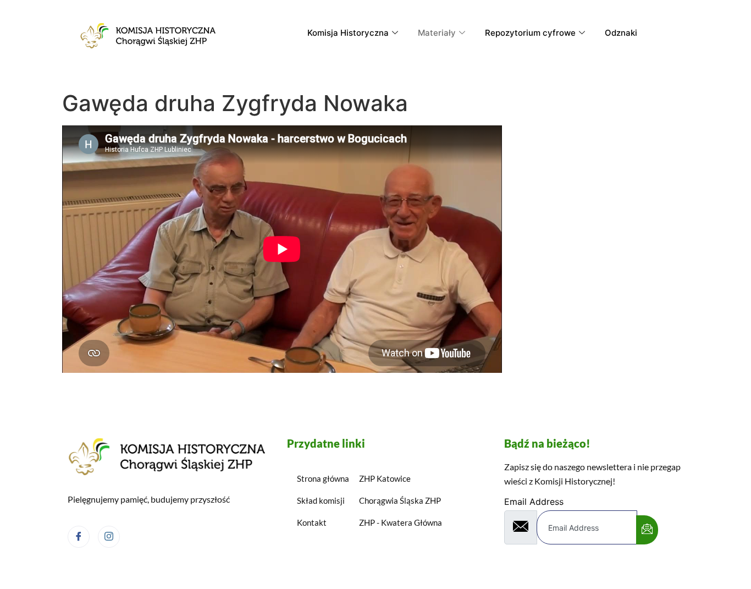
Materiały (437, 32)
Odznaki (621, 32)
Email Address (534, 501)
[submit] (647, 529)
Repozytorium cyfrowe (530, 32)
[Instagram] (109, 537)
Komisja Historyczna (348, 32)
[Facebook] (79, 537)
